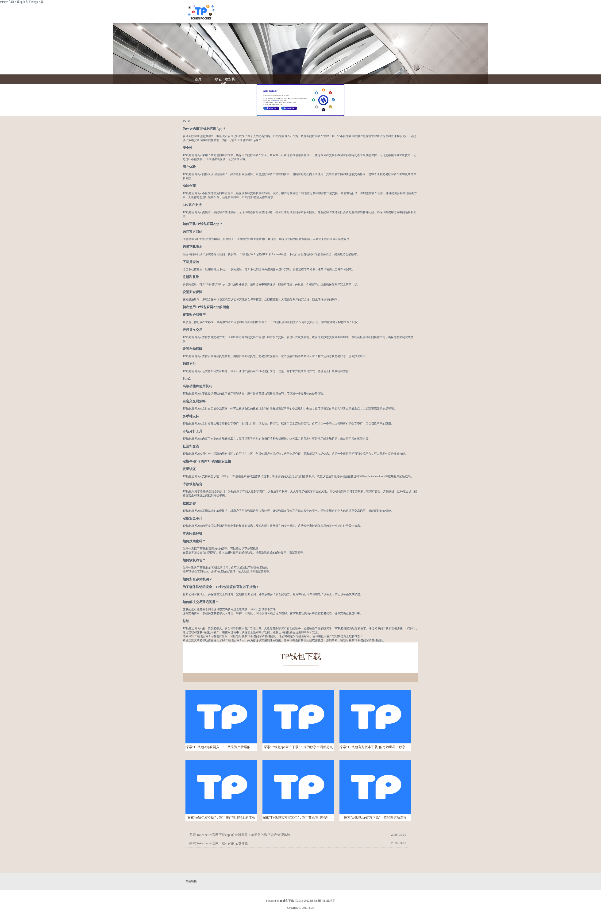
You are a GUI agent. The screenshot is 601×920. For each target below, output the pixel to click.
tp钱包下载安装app (223, 81)
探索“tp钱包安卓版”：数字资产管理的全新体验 (221, 817)
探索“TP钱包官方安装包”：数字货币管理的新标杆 (298, 817)
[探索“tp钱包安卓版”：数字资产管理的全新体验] (221, 787)
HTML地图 (328, 900)
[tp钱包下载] (200, 14)
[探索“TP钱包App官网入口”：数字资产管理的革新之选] (221, 716)
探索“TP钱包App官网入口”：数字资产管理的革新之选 (221, 747)
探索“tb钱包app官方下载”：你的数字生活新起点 (298, 747)
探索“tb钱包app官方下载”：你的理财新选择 (375, 817)
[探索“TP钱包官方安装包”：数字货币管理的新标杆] (298, 787)
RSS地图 (315, 900)
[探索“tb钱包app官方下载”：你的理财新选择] (375, 787)
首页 (198, 79)
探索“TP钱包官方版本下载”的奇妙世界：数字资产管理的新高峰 (375, 747)
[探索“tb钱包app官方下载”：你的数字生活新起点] (298, 716)
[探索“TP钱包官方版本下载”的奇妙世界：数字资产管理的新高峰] (375, 716)
